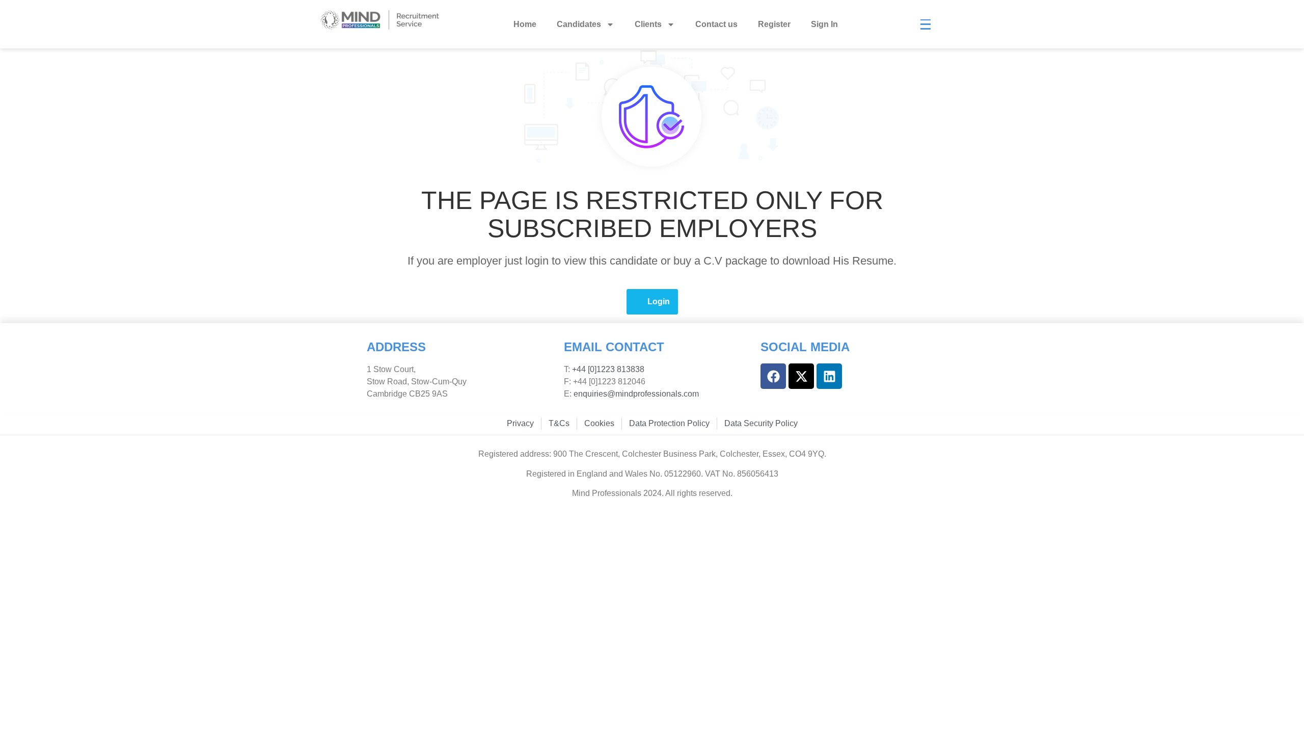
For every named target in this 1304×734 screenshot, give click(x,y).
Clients (648, 24)
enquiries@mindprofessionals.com (636, 393)
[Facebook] (773, 376)
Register (774, 24)
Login (658, 301)
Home (524, 24)
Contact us (716, 24)
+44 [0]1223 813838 (607, 369)
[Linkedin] (829, 376)
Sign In (824, 24)
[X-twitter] (801, 376)
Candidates (579, 24)
